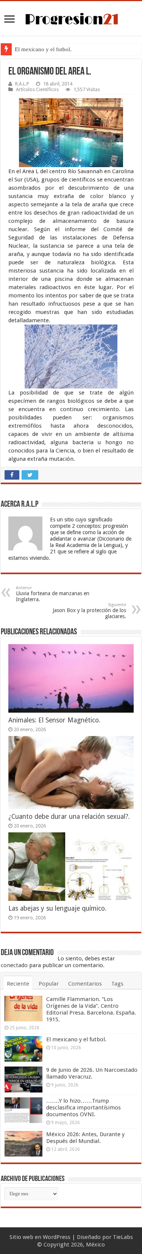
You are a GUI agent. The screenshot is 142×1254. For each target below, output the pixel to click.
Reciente (18, 983)
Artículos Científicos (37, 89)
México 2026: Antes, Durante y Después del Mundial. (85, 1137)
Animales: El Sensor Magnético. (54, 720)
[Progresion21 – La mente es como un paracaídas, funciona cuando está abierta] (71, 18)
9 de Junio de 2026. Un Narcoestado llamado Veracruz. (91, 1073)
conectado (14, 965)
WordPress (56, 1237)
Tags (117, 983)
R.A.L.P (22, 84)
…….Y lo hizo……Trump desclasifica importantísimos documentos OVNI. (83, 1107)
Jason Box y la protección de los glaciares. (89, 610)
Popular (49, 983)
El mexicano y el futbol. (43, 49)
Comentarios (85, 983)
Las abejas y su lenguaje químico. (57, 908)
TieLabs (123, 1237)
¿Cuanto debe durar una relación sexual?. (69, 816)
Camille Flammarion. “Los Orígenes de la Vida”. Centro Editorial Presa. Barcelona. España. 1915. (91, 1009)
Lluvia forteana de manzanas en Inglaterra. (52, 593)
